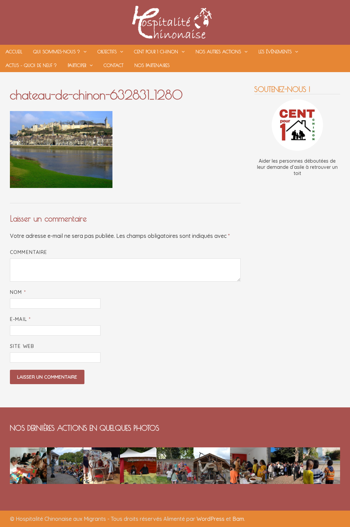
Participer (77, 65)
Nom (18, 292)
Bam (238, 518)
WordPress (211, 518)
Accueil (13, 51)
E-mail (20, 319)
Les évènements (275, 51)
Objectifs (107, 51)
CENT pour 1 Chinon (156, 51)
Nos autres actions (218, 51)
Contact (113, 65)
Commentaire (28, 252)
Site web (22, 346)
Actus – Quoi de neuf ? (31, 65)
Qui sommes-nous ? (56, 51)
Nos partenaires (152, 65)
